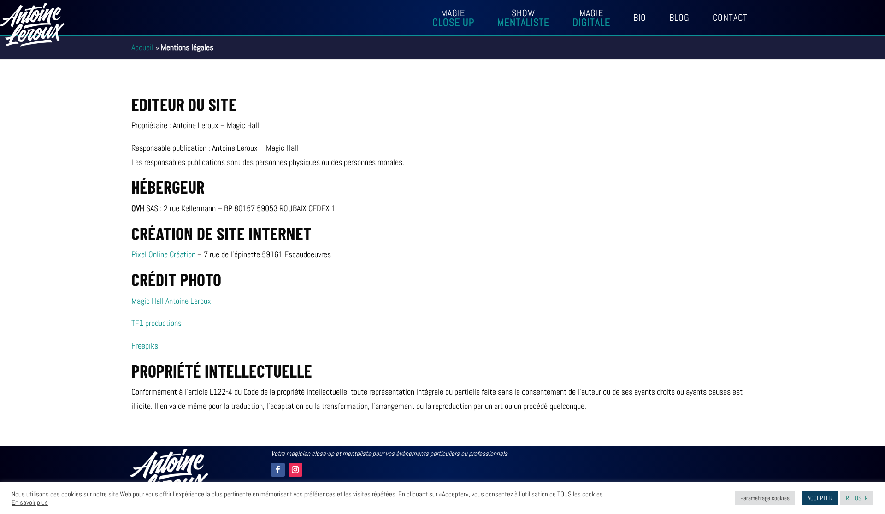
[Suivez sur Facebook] (278, 470)
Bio (639, 19)
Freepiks (144, 345)
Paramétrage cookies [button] (765, 498)
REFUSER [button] (857, 498)
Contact (730, 19)
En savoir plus (30, 502)
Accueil (142, 47)
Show (523, 19)
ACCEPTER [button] (820, 498)
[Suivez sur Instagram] (295, 470)
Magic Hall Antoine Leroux (171, 300)
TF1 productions (156, 323)
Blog (679, 19)
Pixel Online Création (163, 254)
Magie (453, 19)
